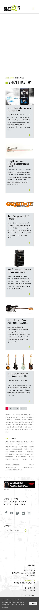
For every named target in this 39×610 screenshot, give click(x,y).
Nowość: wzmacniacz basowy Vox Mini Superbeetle (19, 271)
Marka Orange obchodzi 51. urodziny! (18, 217)
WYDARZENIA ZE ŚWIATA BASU (13, 464)
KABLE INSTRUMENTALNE (11, 446)
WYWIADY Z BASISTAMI (11, 467)
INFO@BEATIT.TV (30, 580)
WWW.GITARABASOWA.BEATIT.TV (24, 583)
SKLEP (22, 504)
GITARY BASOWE (9, 444)
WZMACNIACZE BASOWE (28, 467)
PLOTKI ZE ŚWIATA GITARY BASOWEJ (14, 452)
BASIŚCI (7, 441)
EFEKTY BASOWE (24, 441)
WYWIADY (31, 464)
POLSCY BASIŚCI (30, 452)
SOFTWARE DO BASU (29, 454)
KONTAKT (31, 565)
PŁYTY (14, 454)
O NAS (16, 504)
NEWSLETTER (9, 526)
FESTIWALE (31, 441)
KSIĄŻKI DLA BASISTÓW (17, 449)
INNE (32, 444)
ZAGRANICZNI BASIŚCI (11, 470)
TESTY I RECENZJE (10, 462)
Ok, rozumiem (33, 603)
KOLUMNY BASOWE (23, 446)
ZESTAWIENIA (19, 470)
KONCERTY (31, 446)
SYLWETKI (31, 457)
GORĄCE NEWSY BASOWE (21, 444)
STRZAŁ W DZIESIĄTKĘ (21, 457)
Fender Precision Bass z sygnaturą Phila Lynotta (17, 321)
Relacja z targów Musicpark (13, 52)
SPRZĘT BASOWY (9, 457)
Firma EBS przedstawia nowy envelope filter (19, 109)
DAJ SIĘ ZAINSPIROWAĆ (15, 441)
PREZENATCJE (9, 454)
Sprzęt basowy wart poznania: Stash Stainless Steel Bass (18, 164)
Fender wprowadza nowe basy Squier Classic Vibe (17, 375)
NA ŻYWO (26, 449)
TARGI (32, 459)
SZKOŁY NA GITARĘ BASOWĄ (12, 459)
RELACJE (22, 454)
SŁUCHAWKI (24, 459)
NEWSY (32, 449)
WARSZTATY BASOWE (29, 462)
